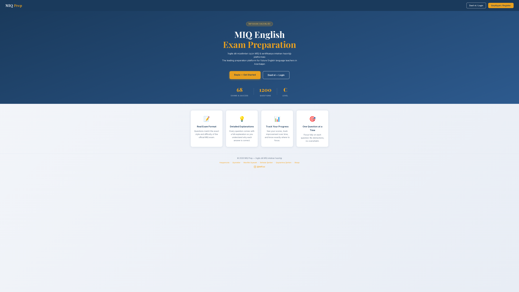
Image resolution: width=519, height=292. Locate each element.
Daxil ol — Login (276, 75)
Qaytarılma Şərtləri (283, 162)
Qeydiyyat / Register (501, 5)
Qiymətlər (236, 162)
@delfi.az (261, 167)
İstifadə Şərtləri (266, 162)
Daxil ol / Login (476, 5)
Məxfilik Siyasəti (250, 162)
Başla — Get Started (245, 74)
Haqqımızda (224, 162)
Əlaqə (297, 162)
